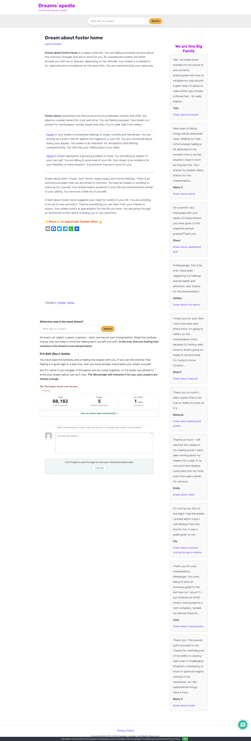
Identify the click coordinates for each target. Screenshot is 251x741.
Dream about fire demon (186, 304)
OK (185, 739)
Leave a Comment (53, 44)
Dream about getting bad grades (187, 423)
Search (155, 21)
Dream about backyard (185, 114)
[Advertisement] (99, 92)
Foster (50, 134)
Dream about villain (183, 494)
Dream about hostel (184, 705)
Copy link (99, 468)
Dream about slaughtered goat (187, 249)
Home (50, 156)
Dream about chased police (188, 626)
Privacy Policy (125, 730)
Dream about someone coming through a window (187, 550)
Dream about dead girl (185, 378)
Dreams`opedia (56, 6)
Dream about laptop (184, 193)
